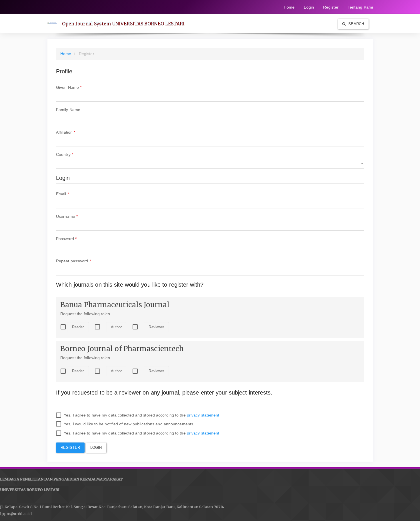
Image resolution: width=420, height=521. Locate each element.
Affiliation (74, 132)
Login (309, 7)
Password (74, 238)
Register (331, 7)
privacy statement (203, 415)
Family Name (76, 109)
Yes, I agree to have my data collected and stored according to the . (142, 415)
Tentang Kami (360, 7)
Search (355, 24)
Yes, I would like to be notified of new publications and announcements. (128, 424)
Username (75, 216)
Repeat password (81, 260)
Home (289, 7)
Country (73, 154)
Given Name (77, 87)
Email (70, 193)
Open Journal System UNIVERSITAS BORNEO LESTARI (123, 24)
